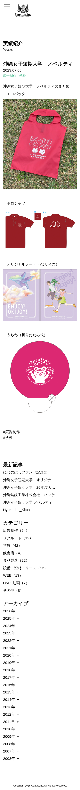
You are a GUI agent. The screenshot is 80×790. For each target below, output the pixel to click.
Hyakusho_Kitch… (18, 510)
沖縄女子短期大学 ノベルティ (27, 502)
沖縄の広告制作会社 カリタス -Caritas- (23, 10)
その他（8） (13, 591)
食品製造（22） (16, 560)
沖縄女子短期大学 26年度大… (29, 487)
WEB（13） (13, 575)
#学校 (8, 438)
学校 (22, 75)
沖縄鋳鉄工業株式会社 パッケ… (30, 495)
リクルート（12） (18, 538)
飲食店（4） (13, 553)
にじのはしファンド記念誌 (25, 472)
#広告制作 (11, 432)
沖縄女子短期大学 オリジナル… (30, 480)
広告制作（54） (16, 530)
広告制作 (9, 75)
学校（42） (12, 545)
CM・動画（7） (16, 583)
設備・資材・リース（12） (25, 568)
